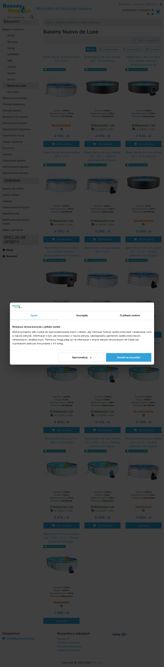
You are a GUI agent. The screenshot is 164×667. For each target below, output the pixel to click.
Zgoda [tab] (34, 315)
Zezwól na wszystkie (128, 357)
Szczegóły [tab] (82, 315)
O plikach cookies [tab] (130, 315)
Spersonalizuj (79, 357)
